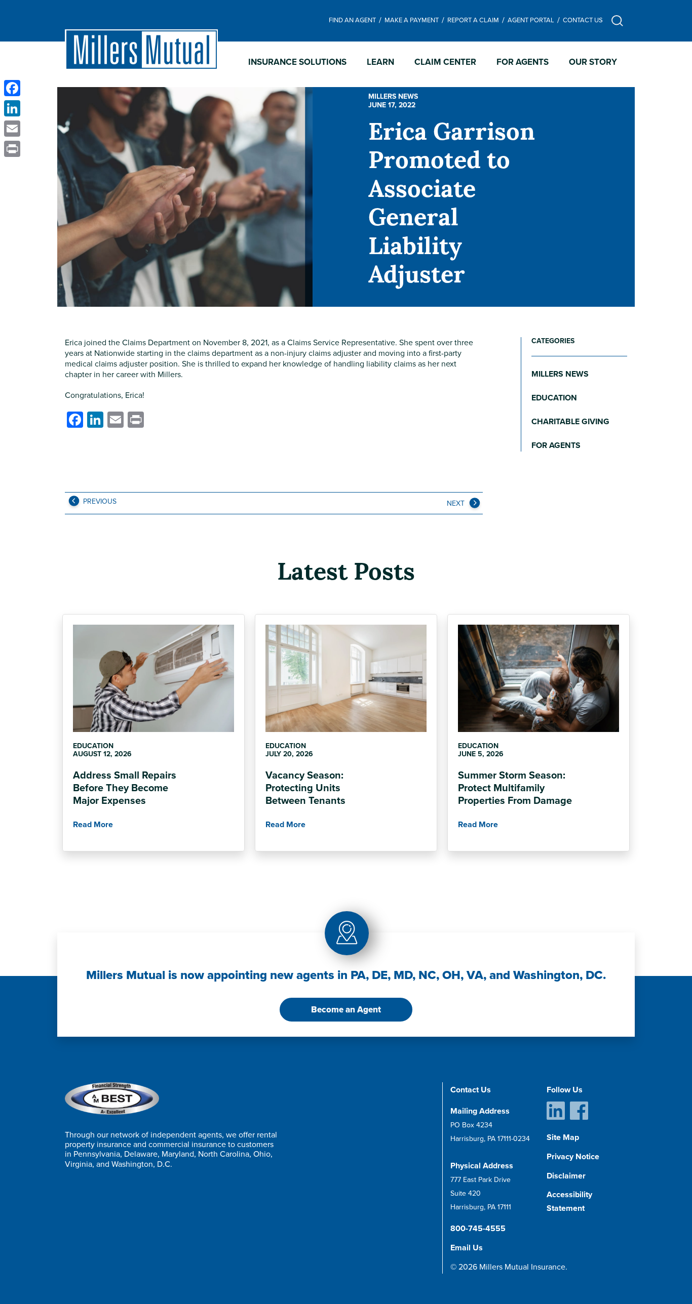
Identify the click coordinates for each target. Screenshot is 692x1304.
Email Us (466, 1247)
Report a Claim (473, 20)
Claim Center (445, 62)
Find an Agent (352, 20)
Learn (380, 62)
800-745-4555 (478, 1228)
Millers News (393, 96)
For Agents (522, 62)
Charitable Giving (570, 421)
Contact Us (583, 20)
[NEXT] (474, 505)
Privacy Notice (573, 1156)
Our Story (593, 62)
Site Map (563, 1137)
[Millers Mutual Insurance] (141, 49)
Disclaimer (566, 1175)
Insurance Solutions (297, 62)
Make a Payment (412, 20)
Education (554, 397)
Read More (93, 824)
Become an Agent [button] (346, 1009)
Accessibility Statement (569, 1201)
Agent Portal (531, 20)
